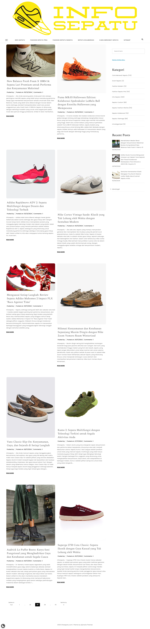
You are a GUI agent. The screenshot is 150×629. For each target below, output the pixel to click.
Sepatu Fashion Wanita (120, 108)
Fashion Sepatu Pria (38, 40)
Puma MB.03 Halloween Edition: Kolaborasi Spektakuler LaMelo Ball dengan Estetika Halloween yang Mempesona (79, 103)
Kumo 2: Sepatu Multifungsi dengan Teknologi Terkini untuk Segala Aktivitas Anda (79, 433)
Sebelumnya (11, 604)
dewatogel (116, 189)
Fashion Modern (117, 86)
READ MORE (10, 116)
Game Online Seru (118, 60)
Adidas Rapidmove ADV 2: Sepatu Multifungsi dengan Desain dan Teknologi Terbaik (27, 206)
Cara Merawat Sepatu (108, 40)
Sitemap (127, 40)
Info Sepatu (20, 40)
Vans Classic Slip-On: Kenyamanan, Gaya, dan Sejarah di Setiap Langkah (28, 443)
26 (30, 605)
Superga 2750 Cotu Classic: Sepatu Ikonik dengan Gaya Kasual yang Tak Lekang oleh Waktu (79, 548)
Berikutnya (64, 604)
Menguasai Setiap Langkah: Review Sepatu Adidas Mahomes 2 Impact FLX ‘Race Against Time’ (30, 298)
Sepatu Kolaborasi (86, 40)
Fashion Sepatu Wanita (63, 40)
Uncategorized (117, 124)
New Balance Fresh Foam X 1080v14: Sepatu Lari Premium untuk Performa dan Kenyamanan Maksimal (29, 85)
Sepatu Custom (117, 102)
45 (55, 605)
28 (45, 605)
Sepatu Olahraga (118, 119)
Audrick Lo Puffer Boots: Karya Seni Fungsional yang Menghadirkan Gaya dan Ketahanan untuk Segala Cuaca (29, 553)
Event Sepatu (116, 81)
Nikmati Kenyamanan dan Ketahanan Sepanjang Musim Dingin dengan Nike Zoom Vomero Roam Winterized (80, 332)
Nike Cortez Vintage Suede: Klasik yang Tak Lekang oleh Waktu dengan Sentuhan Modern (81, 218)
